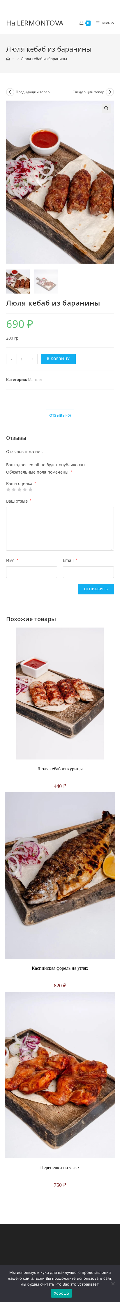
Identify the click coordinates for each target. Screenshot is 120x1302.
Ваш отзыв (18, 501)
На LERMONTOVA (34, 23)
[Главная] (8, 58)
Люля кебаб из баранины (44, 58)
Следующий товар (88, 91)
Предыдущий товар (33, 91)
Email (70, 560)
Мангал (35, 379)
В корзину (58, 358)
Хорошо (61, 1293)
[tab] (60, 415)
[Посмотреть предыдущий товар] (10, 92)
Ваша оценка (21, 484)
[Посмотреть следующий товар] (110, 92)
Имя (12, 560)
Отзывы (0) (60, 415)
